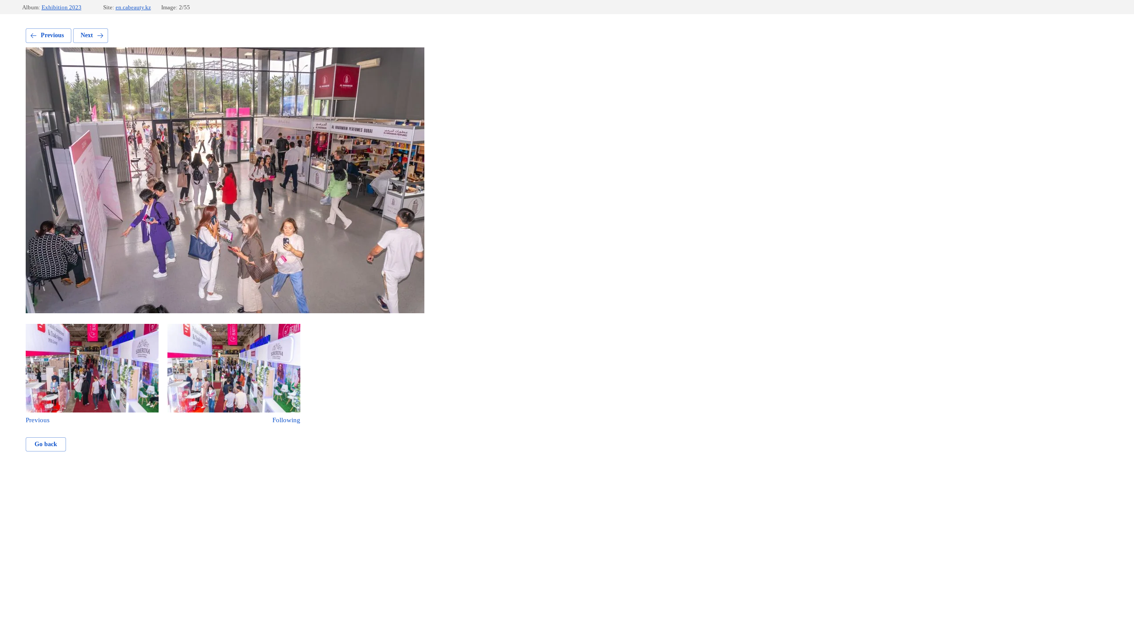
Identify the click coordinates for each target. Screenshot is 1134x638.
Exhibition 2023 (62, 7)
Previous (52, 35)
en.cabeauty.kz (133, 7)
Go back (46, 444)
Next (87, 35)
